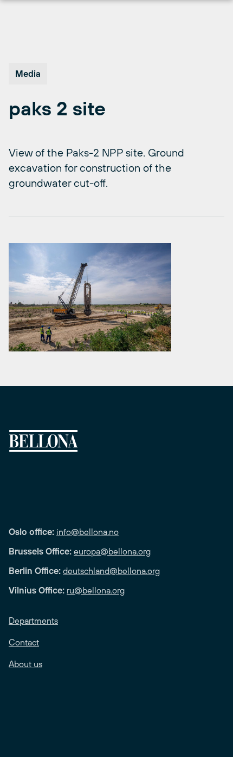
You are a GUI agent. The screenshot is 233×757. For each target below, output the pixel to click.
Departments (33, 620)
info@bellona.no (87, 532)
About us (25, 664)
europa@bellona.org (112, 551)
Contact (24, 642)
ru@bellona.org (96, 590)
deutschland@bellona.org (111, 571)
